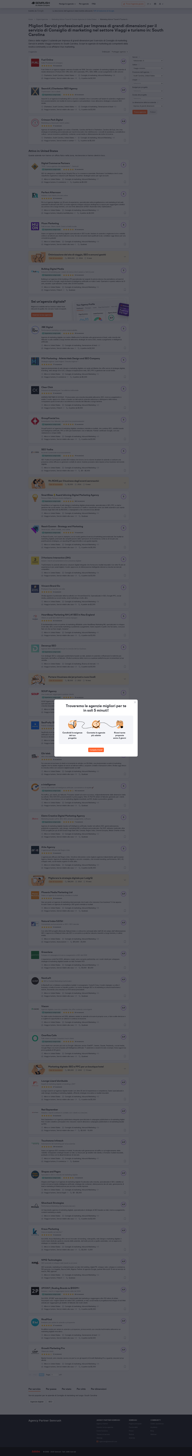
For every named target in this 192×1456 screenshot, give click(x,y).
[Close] (135, 702)
